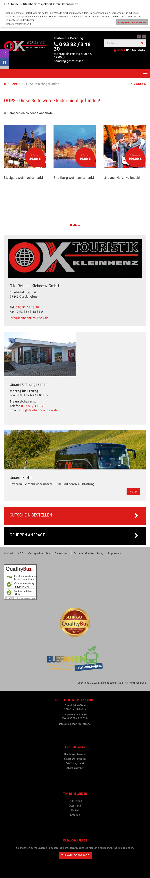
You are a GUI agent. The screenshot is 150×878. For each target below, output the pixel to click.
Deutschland (75, 801)
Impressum (114, 553)
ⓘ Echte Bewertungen (26, 598)
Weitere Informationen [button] (18, 24)
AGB (20, 553)
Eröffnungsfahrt (75, 763)
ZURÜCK (140, 83)
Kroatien (75, 814)
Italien (75, 810)
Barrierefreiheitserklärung (88, 553)
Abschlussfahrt (75, 768)
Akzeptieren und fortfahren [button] (132, 22)
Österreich (75, 805)
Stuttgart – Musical (75, 758)
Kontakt (8, 553)
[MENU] (145, 73)
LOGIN (121, 50)
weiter (133, 491)
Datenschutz (62, 553)
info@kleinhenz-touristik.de (29, 318)
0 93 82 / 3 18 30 (27, 307)
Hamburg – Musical (75, 754)
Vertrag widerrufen (39, 553)
